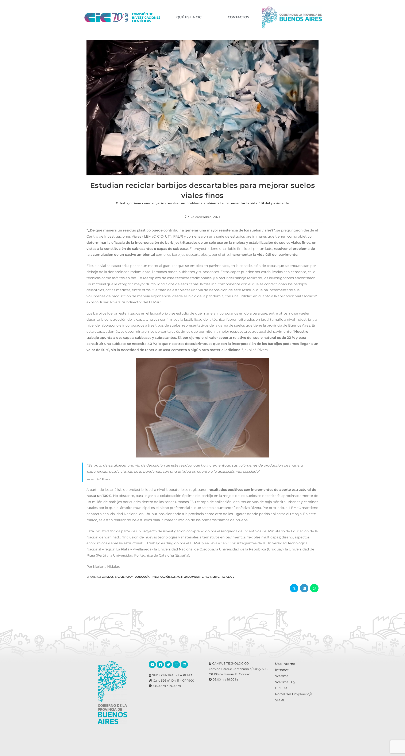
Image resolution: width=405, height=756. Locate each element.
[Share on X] (294, 588)
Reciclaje (227, 576)
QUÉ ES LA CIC (188, 17)
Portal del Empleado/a (293, 694)
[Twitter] (168, 664)
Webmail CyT (286, 682)
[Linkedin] (184, 664)
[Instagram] (176, 664)
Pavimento (211, 576)
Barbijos (107, 576)
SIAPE (280, 700)
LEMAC (175, 576)
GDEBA (281, 688)
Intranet (282, 670)
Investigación (160, 576)
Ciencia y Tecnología (134, 576)
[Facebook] (160, 664)
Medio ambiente (192, 576)
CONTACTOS (238, 17)
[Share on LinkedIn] (304, 588)
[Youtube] (152, 664)
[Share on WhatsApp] (314, 588)
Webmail (282, 676)
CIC (117, 576)
